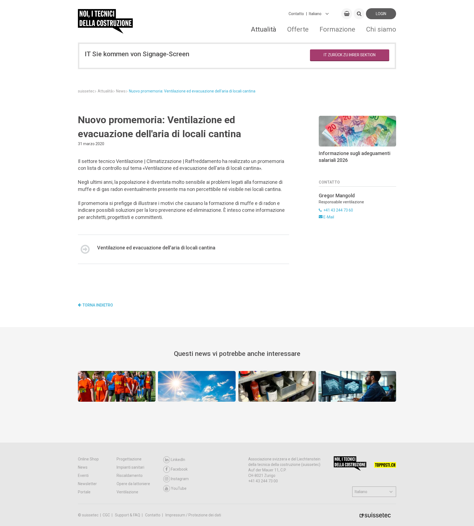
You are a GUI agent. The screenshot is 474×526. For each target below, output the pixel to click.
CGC (107, 515)
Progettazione (129, 459)
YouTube (179, 488)
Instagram (180, 479)
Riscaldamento (130, 475)
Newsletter (87, 484)
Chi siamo (381, 29)
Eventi (83, 475)
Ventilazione (127, 492)
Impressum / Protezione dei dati (193, 515)
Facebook (179, 469)
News (83, 467)
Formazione (337, 29)
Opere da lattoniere (133, 484)
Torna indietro (98, 305)
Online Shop (88, 459)
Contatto (296, 14)
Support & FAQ (128, 515)
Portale (84, 492)
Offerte (298, 29)
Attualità (263, 29)
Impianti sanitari (130, 467)
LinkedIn (178, 459)
